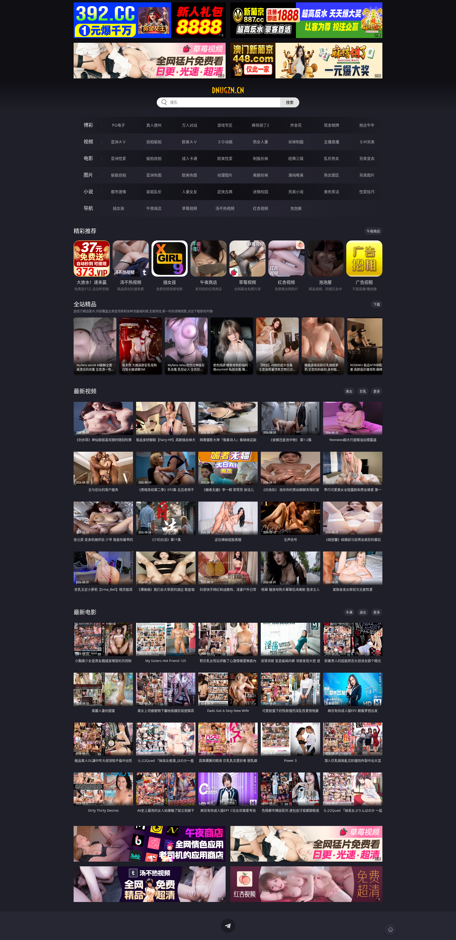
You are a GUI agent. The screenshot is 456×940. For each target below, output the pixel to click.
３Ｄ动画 (225, 141)
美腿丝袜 (260, 175)
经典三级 (296, 158)
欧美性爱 (225, 158)
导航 (88, 208)
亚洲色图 (154, 175)
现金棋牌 (331, 125)
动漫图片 (225, 175)
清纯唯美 (296, 175)
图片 (88, 175)
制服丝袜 (260, 158)
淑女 (363, 612)
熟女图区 (331, 175)
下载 (376, 304)
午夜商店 (154, 208)
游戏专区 (225, 125)
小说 (88, 191)
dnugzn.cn (228, 90)
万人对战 (189, 125)
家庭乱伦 (154, 191)
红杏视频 (260, 208)
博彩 (88, 125)
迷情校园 (260, 191)
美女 (349, 391)
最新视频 (85, 391)
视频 (88, 142)
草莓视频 (189, 208)
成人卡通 (189, 158)
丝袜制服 (296, 141)
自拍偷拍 (154, 141)
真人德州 (154, 125)
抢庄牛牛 (367, 125)
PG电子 (118, 125)
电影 (88, 158)
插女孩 (118, 208)
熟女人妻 (260, 141)
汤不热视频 (224, 208)
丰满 (349, 612)
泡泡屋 (296, 208)
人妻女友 (189, 191)
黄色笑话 (331, 191)
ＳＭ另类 (367, 141)
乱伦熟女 (331, 158)
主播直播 (331, 141)
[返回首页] (390, 929)
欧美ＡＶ (189, 141)
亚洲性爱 (118, 158)
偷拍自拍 (154, 158)
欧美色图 (189, 175)
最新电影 (85, 612)
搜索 (290, 102)
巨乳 (363, 391)
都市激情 (118, 191)
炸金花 (296, 125)
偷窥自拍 (118, 175)
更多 (376, 391)
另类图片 (367, 175)
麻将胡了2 (260, 125)
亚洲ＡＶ (118, 141)
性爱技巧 (367, 191)
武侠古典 (225, 191)
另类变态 (367, 158)
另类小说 (296, 191)
